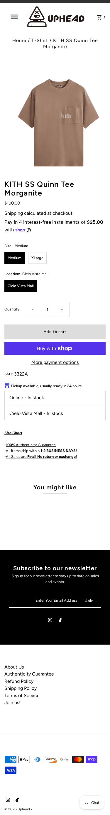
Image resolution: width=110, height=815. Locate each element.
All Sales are (41, 456)
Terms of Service (22, 695)
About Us (14, 667)
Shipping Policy (20, 688)
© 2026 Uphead (17, 809)
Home (19, 40)
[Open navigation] (15, 17)
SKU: (8, 374)
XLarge (37, 258)
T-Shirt (39, 40)
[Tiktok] (60, 621)
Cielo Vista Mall (21, 286)
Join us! (12, 702)
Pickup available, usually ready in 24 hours (46, 386)
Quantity (11, 309)
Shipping (13, 213)
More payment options (55, 362)
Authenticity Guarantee (31, 445)
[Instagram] (50, 621)
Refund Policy (18, 681)
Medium (14, 258)
